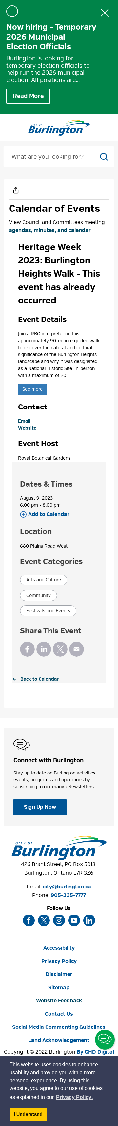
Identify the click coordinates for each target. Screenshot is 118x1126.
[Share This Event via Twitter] (60, 649)
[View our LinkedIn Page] (89, 920)
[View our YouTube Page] (74, 920)
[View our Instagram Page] (59, 920)
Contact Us (59, 1014)
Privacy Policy (59, 961)
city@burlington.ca (67, 887)
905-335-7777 (68, 895)
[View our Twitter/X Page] (44, 920)
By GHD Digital (95, 1052)
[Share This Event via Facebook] (27, 649)
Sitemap (58, 987)
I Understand (30, 1116)
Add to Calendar (48, 514)
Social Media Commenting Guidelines (59, 1027)
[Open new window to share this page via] (16, 190)
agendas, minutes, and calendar (50, 230)
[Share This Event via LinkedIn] (43, 649)
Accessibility (59, 948)
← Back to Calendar (35, 679)
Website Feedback (59, 1001)
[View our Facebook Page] (29, 920)
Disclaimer (59, 974)
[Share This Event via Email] (76, 649)
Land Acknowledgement (58, 1040)
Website (27, 428)
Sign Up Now (40, 807)
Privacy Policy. (75, 1098)
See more (32, 389)
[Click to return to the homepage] (59, 128)
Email (24, 421)
